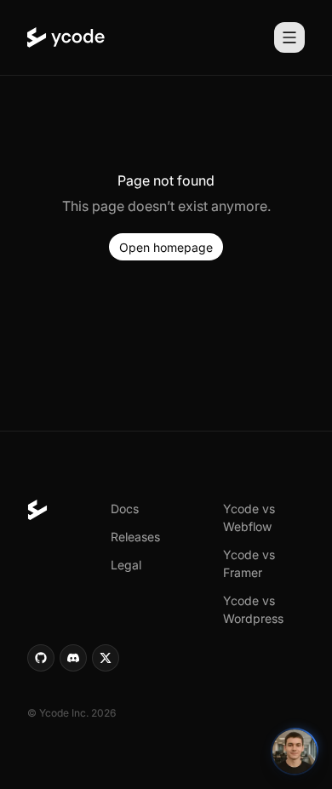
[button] (166, 246)
